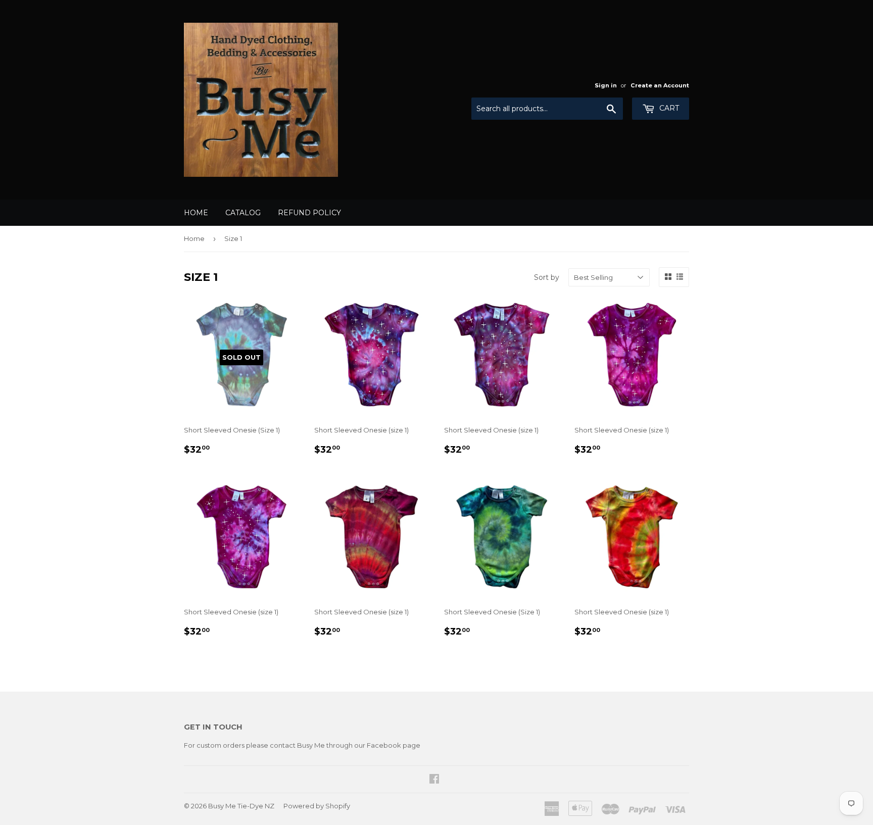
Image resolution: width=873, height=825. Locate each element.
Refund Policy (309, 212)
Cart (668, 108)
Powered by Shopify (316, 806)
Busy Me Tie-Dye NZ (241, 806)
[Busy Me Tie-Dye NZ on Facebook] (434, 780)
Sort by (546, 277)
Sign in (606, 85)
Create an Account (659, 85)
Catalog (243, 212)
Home (196, 212)
